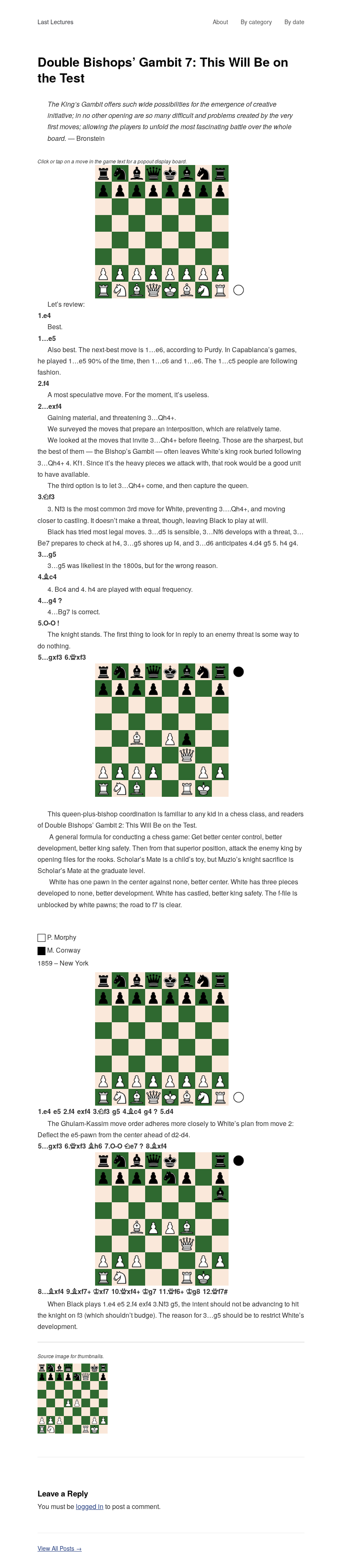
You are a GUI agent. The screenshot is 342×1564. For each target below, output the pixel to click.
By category (256, 22)
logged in (89, 1506)
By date (294, 22)
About (220, 22)
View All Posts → (60, 1548)
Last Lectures (55, 22)
